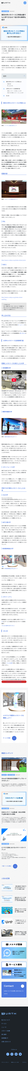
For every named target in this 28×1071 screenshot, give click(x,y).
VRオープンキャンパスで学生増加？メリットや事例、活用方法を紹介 (20, 910)
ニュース (3, 1027)
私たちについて (5, 1020)
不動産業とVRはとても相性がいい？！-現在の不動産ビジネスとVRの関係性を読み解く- (20, 933)
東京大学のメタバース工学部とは (13, 81)
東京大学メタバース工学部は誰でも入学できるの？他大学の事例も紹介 (20, 899)
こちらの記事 (9, 663)
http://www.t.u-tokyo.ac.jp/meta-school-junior (13, 260)
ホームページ (21, 325)
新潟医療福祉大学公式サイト (11, 568)
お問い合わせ (5, 1041)
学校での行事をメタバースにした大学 (15, 92)
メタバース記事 (5, 1031)
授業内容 (9, 84)
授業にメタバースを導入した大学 (14, 91)
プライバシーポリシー (5, 1062)
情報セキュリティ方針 (15, 1062)
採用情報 (3, 1038)
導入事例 (3, 1034)
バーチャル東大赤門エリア (11, 125)
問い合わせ (22, 333)
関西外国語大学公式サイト (11, 436)
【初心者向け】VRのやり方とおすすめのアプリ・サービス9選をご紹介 (20, 887)
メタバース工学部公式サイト (11, 199)
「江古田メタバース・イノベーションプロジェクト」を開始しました (20, 922)
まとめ (7, 95)
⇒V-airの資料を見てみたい (8, 625)
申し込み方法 (10, 85)
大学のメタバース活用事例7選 (13, 88)
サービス (3, 1023)
